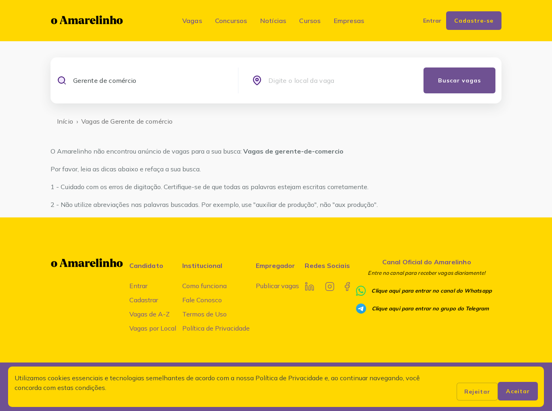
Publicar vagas (277, 286)
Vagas (192, 21)
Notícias (273, 21)
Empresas (349, 21)
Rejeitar (477, 391)
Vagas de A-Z (149, 314)
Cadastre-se (473, 20)
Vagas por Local (152, 328)
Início (65, 121)
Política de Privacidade (216, 328)
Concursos (231, 21)
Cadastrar (143, 300)
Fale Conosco (202, 300)
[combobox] (148, 80)
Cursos (309, 21)
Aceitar (518, 391)
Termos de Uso (204, 314)
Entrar (138, 286)
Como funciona (204, 286)
